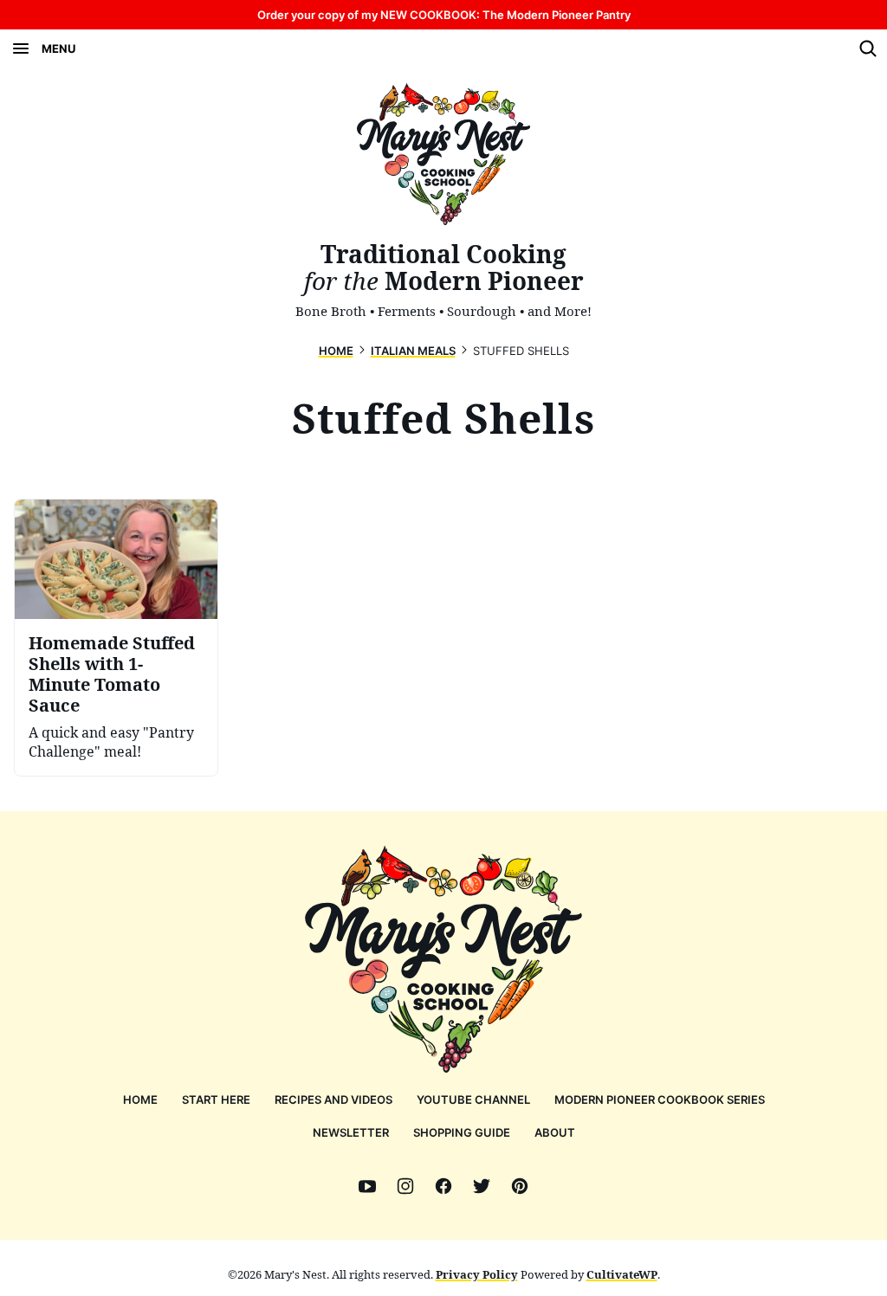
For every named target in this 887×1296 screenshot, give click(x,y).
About (554, 1132)
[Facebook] (443, 1186)
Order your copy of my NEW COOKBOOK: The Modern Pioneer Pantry (444, 15)
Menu (58, 48)
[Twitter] (482, 1186)
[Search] (868, 48)
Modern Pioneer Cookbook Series (659, 1099)
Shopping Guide (461, 1132)
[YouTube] (367, 1186)
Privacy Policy (477, 1274)
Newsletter (351, 1132)
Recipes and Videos (333, 1099)
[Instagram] (405, 1186)
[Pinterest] (520, 1186)
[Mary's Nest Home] (443, 154)
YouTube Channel (473, 1099)
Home (336, 351)
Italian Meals (413, 351)
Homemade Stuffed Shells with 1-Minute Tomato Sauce (112, 674)
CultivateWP (621, 1274)
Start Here (216, 1099)
